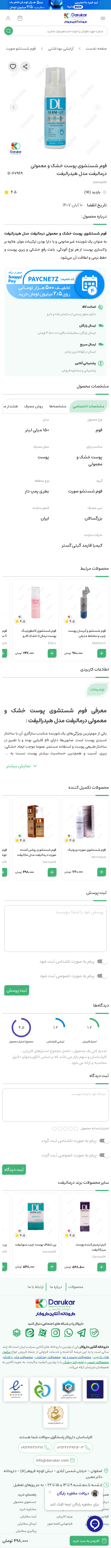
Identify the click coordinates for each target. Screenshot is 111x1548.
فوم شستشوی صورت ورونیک (87, 850)
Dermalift (100, 182)
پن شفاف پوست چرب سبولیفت (35, 1244)
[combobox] (59, 30)
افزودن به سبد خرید (85, 1541)
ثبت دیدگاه (14, 1169)
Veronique (98, 857)
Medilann (99, 643)
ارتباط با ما (36, 1287)
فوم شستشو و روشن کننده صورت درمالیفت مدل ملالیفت (36, 852)
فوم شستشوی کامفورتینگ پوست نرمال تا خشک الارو (38, 633)
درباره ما (56, 1287)
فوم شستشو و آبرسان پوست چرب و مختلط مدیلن (87, 633)
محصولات (75, 1287)
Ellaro (52, 643)
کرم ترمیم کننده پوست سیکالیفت (91, 1247)
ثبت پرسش (16, 990)
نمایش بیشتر (18, 766)
